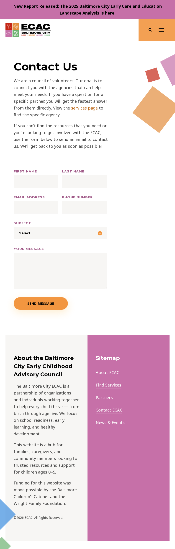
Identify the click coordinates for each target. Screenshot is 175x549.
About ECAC (107, 372)
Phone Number (77, 197)
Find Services (108, 385)
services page (84, 108)
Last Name (73, 171)
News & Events (110, 422)
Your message (29, 249)
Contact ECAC (109, 410)
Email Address (29, 197)
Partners (104, 397)
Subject (22, 223)
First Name (25, 171)
